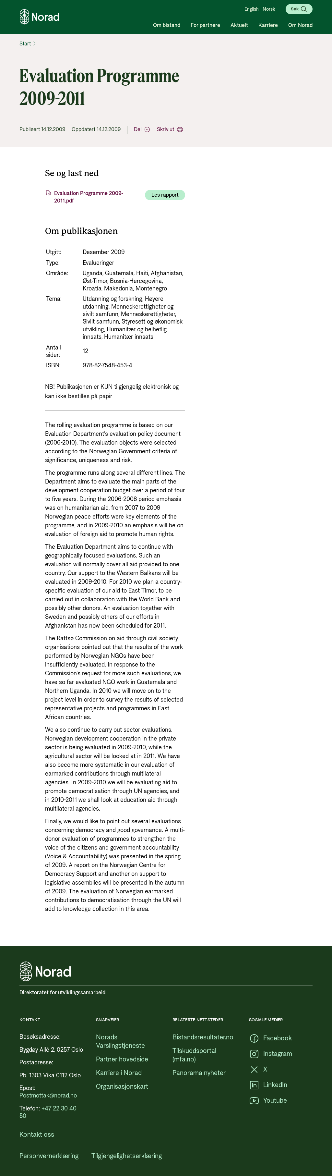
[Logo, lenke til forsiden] (39, 17)
